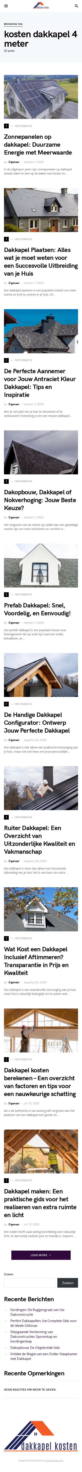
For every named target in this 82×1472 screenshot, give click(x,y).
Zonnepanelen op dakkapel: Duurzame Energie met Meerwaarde (38, 145)
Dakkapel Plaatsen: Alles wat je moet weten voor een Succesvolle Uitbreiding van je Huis (41, 262)
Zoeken (8, 1274)
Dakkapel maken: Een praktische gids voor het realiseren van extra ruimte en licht (40, 1203)
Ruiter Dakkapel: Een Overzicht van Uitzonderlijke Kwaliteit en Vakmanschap (39, 840)
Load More (39, 1255)
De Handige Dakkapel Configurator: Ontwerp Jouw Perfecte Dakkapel (37, 723)
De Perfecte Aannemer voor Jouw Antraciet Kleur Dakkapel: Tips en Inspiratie (40, 383)
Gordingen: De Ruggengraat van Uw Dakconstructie (37, 1312)
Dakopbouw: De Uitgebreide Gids (35, 1347)
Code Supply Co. (55, 1460)
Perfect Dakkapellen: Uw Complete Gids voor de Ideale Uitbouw (43, 1323)
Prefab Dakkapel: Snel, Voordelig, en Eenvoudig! (37, 609)
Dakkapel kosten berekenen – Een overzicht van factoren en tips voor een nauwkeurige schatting (40, 1082)
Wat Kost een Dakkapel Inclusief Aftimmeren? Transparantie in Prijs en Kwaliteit (36, 961)
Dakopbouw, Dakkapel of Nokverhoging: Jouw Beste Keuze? (40, 500)
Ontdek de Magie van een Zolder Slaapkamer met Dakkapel (43, 1356)
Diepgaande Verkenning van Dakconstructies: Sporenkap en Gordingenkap (33, 1336)
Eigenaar (14, 162)
